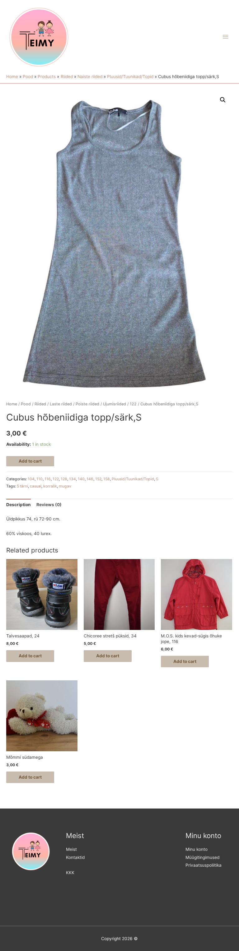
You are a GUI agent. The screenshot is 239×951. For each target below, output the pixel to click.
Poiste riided (87, 404)
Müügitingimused (202, 857)
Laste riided (61, 404)
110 (39, 479)
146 (90, 479)
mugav (65, 486)
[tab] (18, 505)
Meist (71, 849)
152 (98, 479)
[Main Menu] (225, 36)
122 (133, 404)
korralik (50, 486)
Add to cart (30, 461)
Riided (40, 404)
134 (72, 479)
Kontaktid (75, 857)
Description (18, 504)
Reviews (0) (49, 504)
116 (48, 479)
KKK (70, 872)
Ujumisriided (114, 404)
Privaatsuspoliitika (203, 865)
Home (11, 404)
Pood (26, 404)
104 (31, 479)
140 (81, 479)
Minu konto (196, 849)
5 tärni (22, 486)
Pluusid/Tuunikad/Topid (133, 479)
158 (106, 479)
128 (64, 479)
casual (35, 486)
